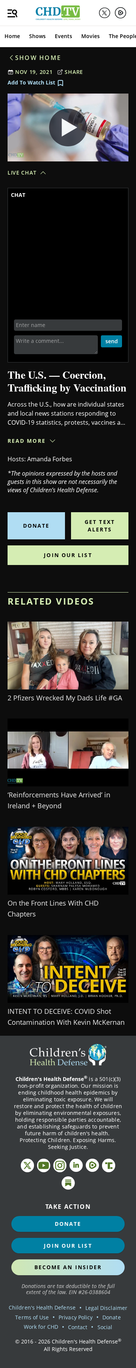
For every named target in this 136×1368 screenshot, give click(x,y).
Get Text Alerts (100, 525)
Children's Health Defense (42, 1307)
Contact (77, 1327)
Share (74, 71)
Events (63, 36)
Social (104, 1327)
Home (12, 36)
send (111, 341)
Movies (90, 36)
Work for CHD (41, 1326)
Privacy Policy (76, 1317)
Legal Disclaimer (106, 1307)
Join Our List (68, 555)
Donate (36, 525)
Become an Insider (68, 1267)
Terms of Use (32, 1317)
